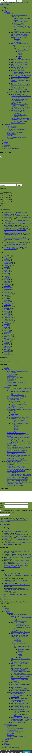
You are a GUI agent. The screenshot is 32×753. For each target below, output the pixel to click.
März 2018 (7, 330)
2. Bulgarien (14, 414)
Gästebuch (7, 739)
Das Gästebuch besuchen (7, 599)
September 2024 (8, 263)
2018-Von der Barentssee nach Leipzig (18, 417)
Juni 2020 (6, 298)
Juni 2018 (6, 325)
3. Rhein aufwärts (19, 404)
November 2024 (8, 262)
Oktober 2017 (7, 336)
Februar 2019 (7, 316)
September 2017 (8, 338)
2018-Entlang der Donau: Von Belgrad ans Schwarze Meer (19, 635)
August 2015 (7, 351)
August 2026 (7, 256)
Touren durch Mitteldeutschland (12, 461)
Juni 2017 (6, 343)
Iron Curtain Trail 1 (20, 418)
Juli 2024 (6, 267)
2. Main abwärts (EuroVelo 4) (22, 625)
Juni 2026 (6, 259)
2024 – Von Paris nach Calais (15, 458)
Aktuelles (6, 368)
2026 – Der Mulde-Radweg (15, 485)
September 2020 (8, 294)
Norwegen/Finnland (20, 420)
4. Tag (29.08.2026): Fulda (11, 215)
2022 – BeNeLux (12, 453)
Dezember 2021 (8, 287)
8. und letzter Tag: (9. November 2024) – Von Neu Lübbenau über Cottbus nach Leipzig (17, 555)
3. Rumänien (14, 415)
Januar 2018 (7, 333)
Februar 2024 (7, 275)
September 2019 (8, 306)
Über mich (7, 609)
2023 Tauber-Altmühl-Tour (14, 456)
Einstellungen (26, 752)
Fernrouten (7, 387)
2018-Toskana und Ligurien (15, 377)
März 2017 (7, 347)
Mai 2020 (6, 300)
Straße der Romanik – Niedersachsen (21, 475)
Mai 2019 (6, 311)
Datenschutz (7, 746)
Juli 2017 (6, 341)
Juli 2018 (6, 324)
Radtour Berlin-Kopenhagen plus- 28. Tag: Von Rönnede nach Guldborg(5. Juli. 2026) (17, 238)
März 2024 (7, 273)
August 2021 (7, 289)
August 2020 (7, 295)
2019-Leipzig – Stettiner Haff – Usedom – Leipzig (19, 664)
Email (2, 505)
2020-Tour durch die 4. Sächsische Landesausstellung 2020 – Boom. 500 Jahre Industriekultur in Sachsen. (19, 482)
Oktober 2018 (7, 319)
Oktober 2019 (7, 305)
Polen (15, 431)
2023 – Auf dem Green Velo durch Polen (18, 455)
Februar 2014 (7, 354)
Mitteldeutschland (12, 385)
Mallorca (15, 361)
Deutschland (17, 425)
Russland (16, 422)
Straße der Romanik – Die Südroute (21, 474)
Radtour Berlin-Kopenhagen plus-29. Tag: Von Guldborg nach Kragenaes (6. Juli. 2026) (17, 233)
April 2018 (7, 328)
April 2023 (7, 281)
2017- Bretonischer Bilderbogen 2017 (17, 371)
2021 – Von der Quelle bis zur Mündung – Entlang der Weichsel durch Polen (19, 447)
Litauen (16, 429)
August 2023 (7, 276)
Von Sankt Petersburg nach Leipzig (20, 423)
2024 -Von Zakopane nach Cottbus (17, 460)
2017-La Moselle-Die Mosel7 (15, 398)
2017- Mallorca (11, 372)
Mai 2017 (6, 344)
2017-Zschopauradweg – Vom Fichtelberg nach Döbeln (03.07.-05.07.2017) (19, 700)
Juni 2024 (6, 268)
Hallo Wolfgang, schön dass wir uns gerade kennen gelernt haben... (16, 590)
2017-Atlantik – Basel (16, 396)
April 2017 (7, 346)
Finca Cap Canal (10, 361)
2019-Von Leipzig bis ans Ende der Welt (18, 437)
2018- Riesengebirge (13, 374)
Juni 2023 (6, 278)
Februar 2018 (7, 332)
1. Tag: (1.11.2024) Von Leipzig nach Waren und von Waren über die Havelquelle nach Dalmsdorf (16, 565)
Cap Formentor (3, 361)
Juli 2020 (6, 297)
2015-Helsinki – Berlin (17, 395)
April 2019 (7, 313)
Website (2, 507)
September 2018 (8, 320)
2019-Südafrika (11, 379)
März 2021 (7, 292)
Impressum (7, 744)
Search (19, 1)
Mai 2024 (6, 270)
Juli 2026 (6, 257)
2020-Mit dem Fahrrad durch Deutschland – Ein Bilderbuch (19, 667)
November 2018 (8, 317)
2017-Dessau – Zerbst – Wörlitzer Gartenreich (16, 466)
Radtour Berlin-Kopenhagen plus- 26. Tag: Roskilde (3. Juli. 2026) (16, 248)
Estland (16, 426)
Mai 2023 (6, 279)
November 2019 (8, 303)
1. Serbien (13, 412)
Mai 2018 (6, 327)
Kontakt (6, 741)
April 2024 (7, 271)
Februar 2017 (7, 349)
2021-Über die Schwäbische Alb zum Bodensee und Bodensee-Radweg (17, 451)
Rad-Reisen (7, 611)
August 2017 (7, 339)
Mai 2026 (6, 260)
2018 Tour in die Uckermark (15, 407)
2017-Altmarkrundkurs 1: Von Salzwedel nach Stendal (19, 704)
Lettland (16, 428)
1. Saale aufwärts (15, 401)
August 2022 (7, 284)
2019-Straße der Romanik (14, 472)
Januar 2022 (7, 286)
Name (2, 503)
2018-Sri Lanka (11, 376)
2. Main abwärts (18, 403)
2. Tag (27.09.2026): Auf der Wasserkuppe (16, 220)
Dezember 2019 (8, 301)
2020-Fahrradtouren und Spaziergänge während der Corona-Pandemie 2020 (18, 478)
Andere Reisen (8, 369)
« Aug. (2, 205)
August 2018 (7, 322)
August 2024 (7, 265)
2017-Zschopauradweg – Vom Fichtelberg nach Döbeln (19, 470)
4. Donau (13, 406)
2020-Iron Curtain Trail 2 (14, 439)
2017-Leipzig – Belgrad (14, 399)
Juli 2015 (6, 352)
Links (5, 743)
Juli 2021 (6, 290)
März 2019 (7, 314)
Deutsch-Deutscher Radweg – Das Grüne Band (22, 672)
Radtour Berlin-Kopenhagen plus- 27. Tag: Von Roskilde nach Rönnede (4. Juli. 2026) (17, 243)
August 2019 (7, 308)
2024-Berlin (10, 380)
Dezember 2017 (8, 335)
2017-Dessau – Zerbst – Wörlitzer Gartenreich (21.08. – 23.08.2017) (20, 707)
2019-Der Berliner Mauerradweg (16, 433)
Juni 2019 (6, 309)
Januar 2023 (7, 282)
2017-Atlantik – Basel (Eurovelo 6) (20, 632)
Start (5, 606)
